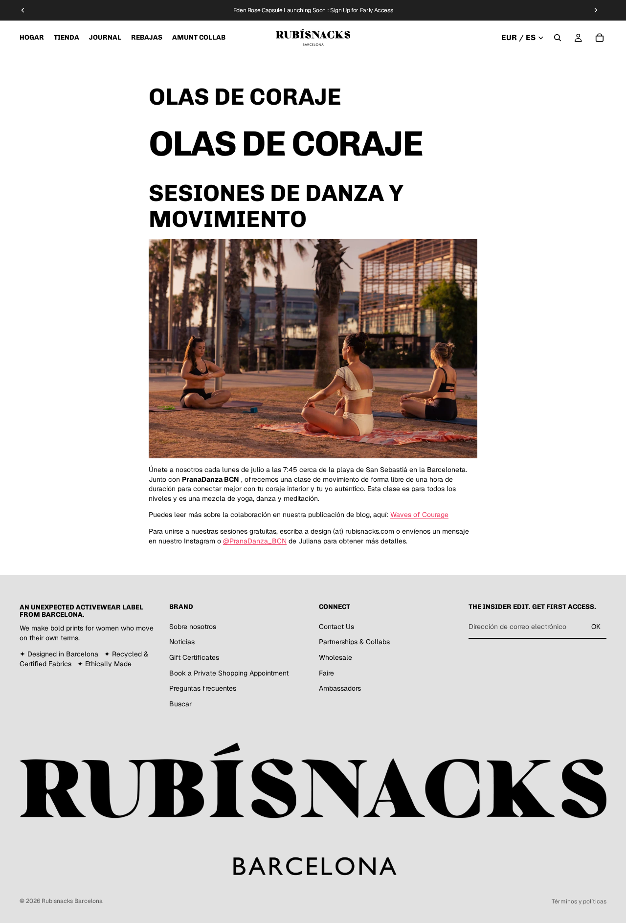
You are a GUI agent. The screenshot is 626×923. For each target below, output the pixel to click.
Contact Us (336, 626)
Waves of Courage (419, 514)
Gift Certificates (194, 657)
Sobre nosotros (192, 626)
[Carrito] (599, 37)
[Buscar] (557, 37)
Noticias (182, 642)
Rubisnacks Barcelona (72, 901)
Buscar (180, 703)
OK (596, 626)
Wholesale (335, 657)
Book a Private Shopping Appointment (229, 673)
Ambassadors (340, 688)
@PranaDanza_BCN (255, 541)
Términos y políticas (579, 901)
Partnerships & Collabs (354, 642)
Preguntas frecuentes (202, 688)
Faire (326, 673)
